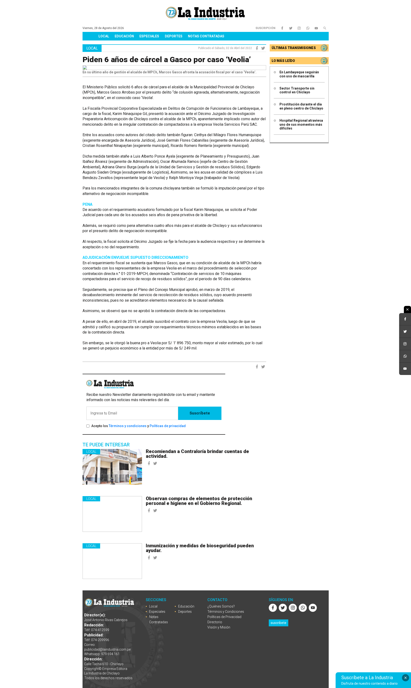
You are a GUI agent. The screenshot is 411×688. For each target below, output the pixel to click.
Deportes (173, 36)
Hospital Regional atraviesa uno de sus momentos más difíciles (301, 124)
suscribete (278, 623)
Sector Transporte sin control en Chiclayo (296, 90)
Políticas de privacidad (168, 426)
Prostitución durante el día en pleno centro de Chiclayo (301, 106)
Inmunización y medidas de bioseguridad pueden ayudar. (200, 548)
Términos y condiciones (128, 426)
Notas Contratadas (206, 36)
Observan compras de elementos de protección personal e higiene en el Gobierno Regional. (199, 501)
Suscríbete (200, 413)
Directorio (214, 622)
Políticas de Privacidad (224, 617)
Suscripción (265, 28)
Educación (124, 36)
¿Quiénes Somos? (221, 606)
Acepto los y (138, 426)
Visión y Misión (218, 627)
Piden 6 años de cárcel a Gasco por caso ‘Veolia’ (167, 59)
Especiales (149, 36)
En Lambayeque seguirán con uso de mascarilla (299, 74)
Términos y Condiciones (225, 611)
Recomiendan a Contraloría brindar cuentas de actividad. (197, 454)
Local (103, 36)
